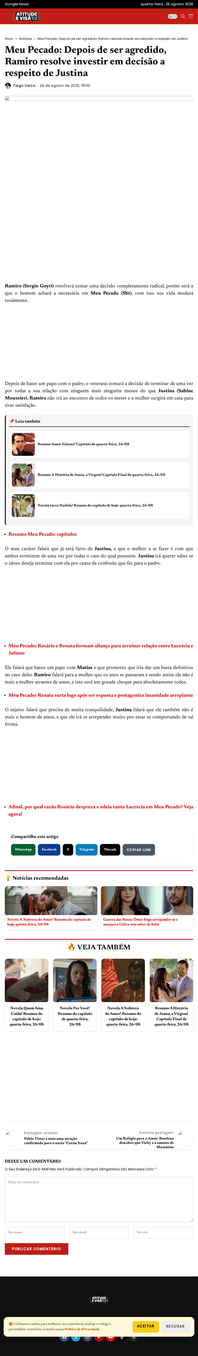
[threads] (133, 1337)
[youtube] (110, 1337)
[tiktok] (122, 1337)
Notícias (25, 38)
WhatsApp (23, 849)
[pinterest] (99, 1337)
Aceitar (146, 1326)
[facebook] (64, 1337)
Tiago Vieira (24, 86)
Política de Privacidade (82, 1329)
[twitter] (75, 1337)
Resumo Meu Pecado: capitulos (43, 534)
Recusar (175, 1326)
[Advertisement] (99, 247)
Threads (110, 849)
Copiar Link (139, 849)
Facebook (49, 849)
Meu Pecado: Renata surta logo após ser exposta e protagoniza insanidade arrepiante (100, 695)
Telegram (86, 849)
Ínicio (9, 38)
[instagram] (87, 1337)
